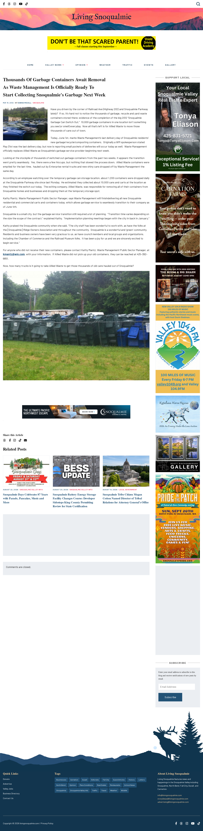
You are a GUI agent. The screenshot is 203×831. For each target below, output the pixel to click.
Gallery (170, 65)
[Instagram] (15, 441)
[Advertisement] (76, 535)
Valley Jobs (8, 788)
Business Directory (11, 793)
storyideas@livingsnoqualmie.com (173, 798)
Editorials (95, 780)
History (132, 780)
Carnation (74, 780)
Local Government (128, 490)
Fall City (106, 780)
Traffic (127, 65)
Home (30, 65)
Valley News (53, 65)
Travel (103, 790)
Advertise (7, 783)
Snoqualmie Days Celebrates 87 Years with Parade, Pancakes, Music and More (25, 498)
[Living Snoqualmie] (101, 17)
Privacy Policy (47, 823)
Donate (6, 779)
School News (129, 785)
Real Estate (101, 785)
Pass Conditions (86, 785)
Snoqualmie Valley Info (31, 490)
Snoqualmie (38, 103)
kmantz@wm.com (14, 254)
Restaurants (115, 785)
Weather (105, 65)
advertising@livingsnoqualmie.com (173, 802)
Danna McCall (25, 103)
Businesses (61, 780)
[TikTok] (21, 441)
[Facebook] (10, 441)
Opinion (80, 65)
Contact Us (8, 798)
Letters (142, 780)
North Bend (61, 785)
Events (149, 65)
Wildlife (124, 790)
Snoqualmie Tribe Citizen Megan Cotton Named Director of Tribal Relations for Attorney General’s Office (126, 498)
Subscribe (170, 697)
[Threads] (5, 441)
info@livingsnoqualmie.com (170, 795)
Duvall (84, 780)
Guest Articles (119, 780)
